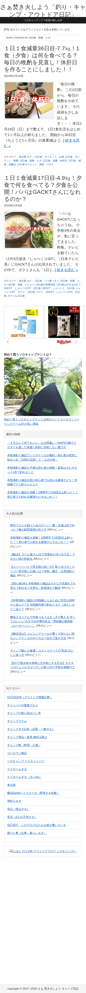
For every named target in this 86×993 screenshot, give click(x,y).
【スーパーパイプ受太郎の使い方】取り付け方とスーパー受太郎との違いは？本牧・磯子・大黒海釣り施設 (42, 571)
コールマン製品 (17, 753)
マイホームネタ (17, 769)
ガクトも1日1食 (16, 295)
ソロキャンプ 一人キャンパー (25, 761)
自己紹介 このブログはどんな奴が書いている (36, 825)
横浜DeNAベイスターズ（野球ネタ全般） (33, 793)
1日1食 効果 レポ (31, 160)
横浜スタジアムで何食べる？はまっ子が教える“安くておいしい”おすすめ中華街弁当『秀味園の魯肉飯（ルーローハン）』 (43, 621)
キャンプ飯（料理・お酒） (24, 745)
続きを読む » (67, 270)
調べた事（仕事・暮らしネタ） (26, 833)
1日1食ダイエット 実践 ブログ (35, 164)
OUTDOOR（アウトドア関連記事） (29, 697)
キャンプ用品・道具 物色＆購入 (27, 737)
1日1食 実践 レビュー (21, 284)
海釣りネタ (14, 801)
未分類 (22, 156)
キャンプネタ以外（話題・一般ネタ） (31, 729)
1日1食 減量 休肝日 (55, 160)
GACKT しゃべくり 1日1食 (58, 288)
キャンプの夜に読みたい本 (24, 713)
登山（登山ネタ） (18, 809)
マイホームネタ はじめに (24, 776)
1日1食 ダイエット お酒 (49, 156)
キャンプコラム (17, 721)
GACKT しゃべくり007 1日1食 (22, 288)
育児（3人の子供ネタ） (22, 817)
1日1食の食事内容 (45, 284)
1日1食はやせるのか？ (68, 284)
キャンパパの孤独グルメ (22, 705)
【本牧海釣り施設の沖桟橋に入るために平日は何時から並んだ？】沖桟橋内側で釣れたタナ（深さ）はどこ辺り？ (42, 605)
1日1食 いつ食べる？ (47, 280)
